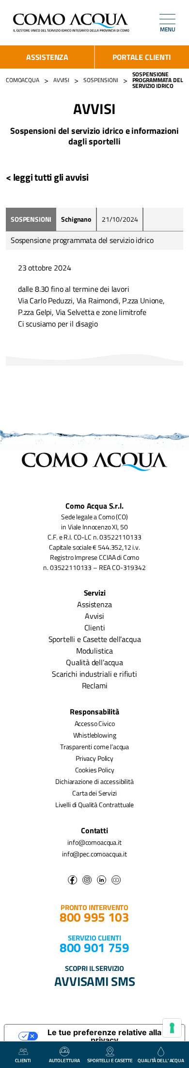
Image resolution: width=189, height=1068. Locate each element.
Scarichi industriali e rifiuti (94, 674)
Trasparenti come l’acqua (94, 746)
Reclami (95, 685)
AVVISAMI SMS (94, 981)
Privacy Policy (94, 758)
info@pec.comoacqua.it (94, 854)
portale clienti (141, 57)
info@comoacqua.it (94, 842)
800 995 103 (94, 917)
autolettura (64, 1060)
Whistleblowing (94, 735)
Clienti (94, 627)
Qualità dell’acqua (94, 662)
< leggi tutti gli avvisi (47, 177)
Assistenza (47, 57)
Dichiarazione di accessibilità (94, 781)
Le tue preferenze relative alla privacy (104, 1036)
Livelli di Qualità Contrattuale (94, 804)
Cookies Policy (94, 770)
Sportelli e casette (110, 1060)
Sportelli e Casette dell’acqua (94, 639)
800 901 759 (94, 947)
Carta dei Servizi (94, 793)
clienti (23, 1060)
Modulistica (94, 650)
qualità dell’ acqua (161, 1060)
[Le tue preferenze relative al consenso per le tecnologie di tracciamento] (172, 1028)
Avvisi (94, 616)
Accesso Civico (95, 723)
